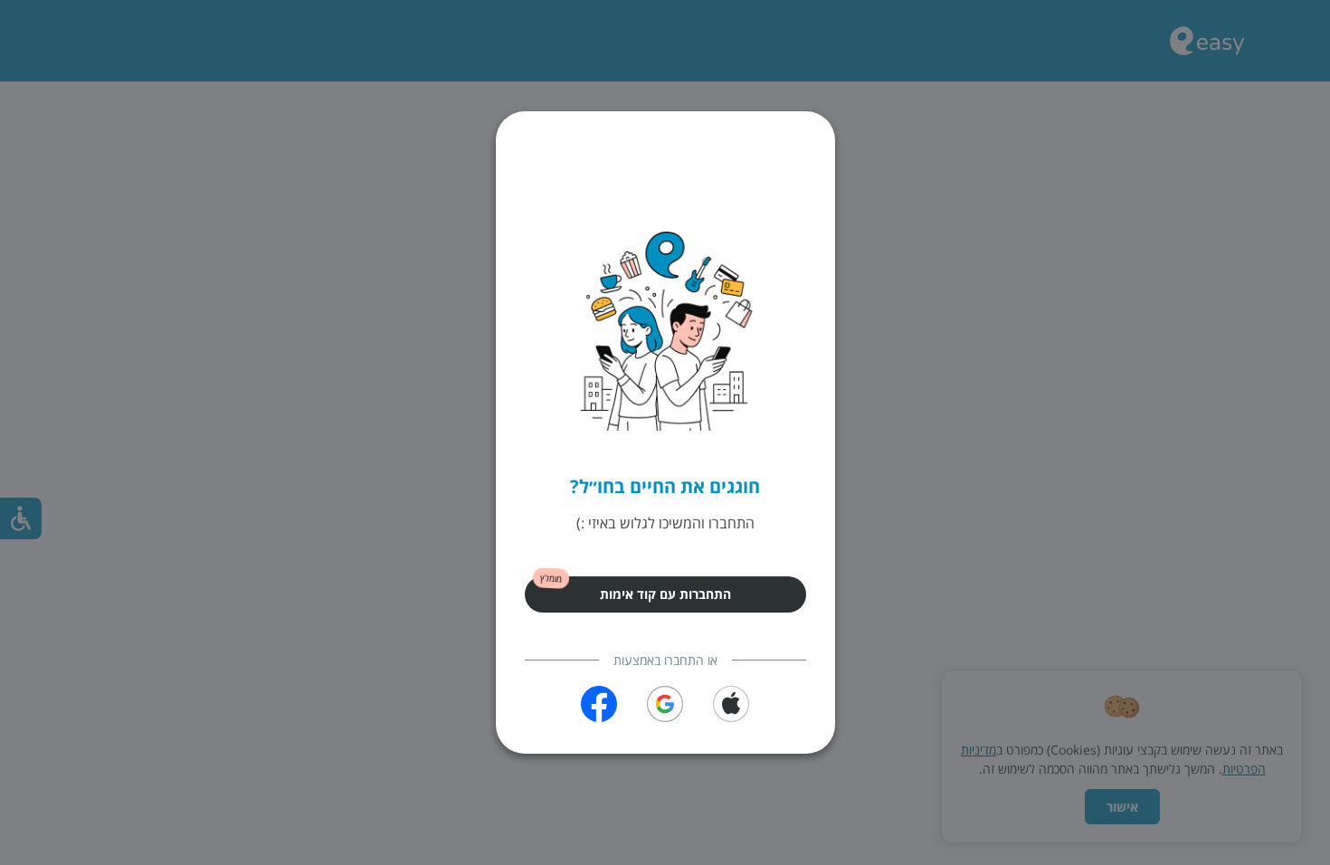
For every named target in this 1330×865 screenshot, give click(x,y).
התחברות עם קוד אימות (665, 594)
